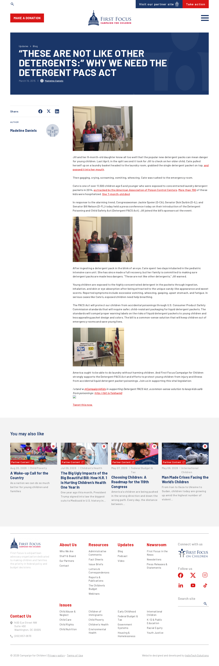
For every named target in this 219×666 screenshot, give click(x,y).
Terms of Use (75, 655)
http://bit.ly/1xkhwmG (108, 393)
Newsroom (156, 544)
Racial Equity (155, 627)
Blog (35, 46)
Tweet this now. (83, 404)
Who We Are (66, 551)
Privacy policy (56, 655)
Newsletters (154, 559)
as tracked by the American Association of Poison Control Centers (135, 189)
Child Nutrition (68, 629)
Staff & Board (68, 556)
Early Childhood (127, 611)
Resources (98, 544)
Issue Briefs (96, 564)
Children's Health (98, 624)
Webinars (94, 593)
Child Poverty (96, 619)
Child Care (65, 619)
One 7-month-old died (116, 194)
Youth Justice (155, 632)
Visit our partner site (156, 4)
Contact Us (20, 615)
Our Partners (67, 560)
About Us (68, 544)
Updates (23, 46)
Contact (64, 565)
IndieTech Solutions (197, 655)
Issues (66, 604)
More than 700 (187, 189)
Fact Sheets (96, 559)
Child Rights (67, 624)
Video (121, 560)
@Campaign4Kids (95, 388)
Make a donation (27, 18)
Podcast (122, 556)
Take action (195, 4)
